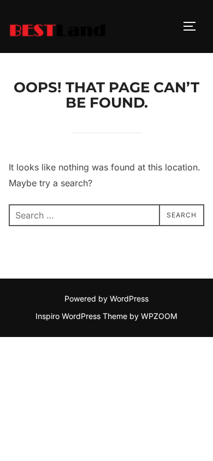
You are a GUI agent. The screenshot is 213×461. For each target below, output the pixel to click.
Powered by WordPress (106, 298)
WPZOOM (159, 316)
